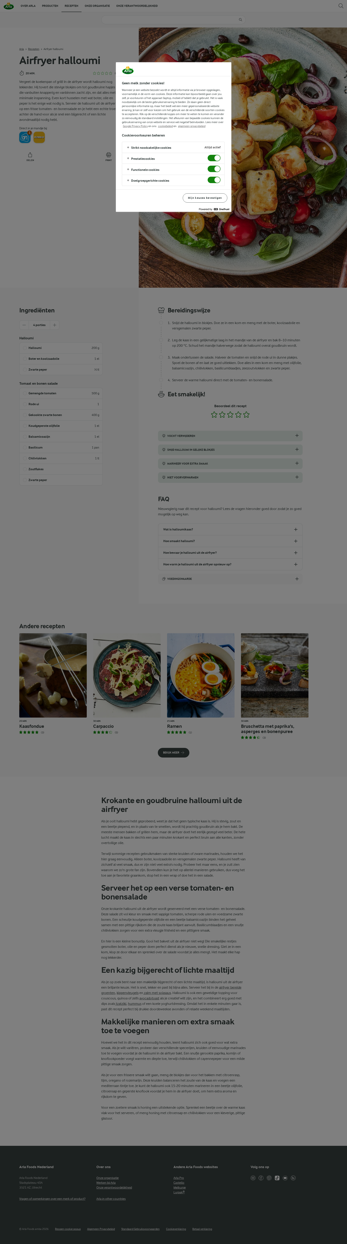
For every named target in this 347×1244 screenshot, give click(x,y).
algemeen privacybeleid (191, 126)
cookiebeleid (165, 126)
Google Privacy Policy (135, 126)
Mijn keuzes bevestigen (205, 198)
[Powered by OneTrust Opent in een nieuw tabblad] (214, 209)
